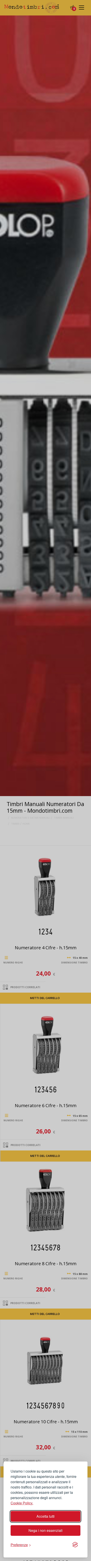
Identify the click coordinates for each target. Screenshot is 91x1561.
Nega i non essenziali (45, 1530)
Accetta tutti (45, 1516)
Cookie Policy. (22, 1503)
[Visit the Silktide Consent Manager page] (75, 1545)
